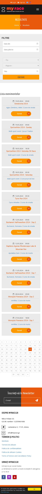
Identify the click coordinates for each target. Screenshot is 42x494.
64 (7, 367)
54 (2, 364)
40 (21, 356)
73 (7, 371)
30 (16, 353)
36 (2, 356)
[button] (21, 105)
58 (21, 364)
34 (35, 353)
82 (18, 374)
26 (39, 349)
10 (7, 346)
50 (25, 360)
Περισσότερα (5, 492)
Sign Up (22, 2)
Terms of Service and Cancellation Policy (16, 456)
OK (34, 489)
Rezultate (26, 25)
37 (7, 356)
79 (35, 371)
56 (11, 364)
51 (30, 360)
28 (7, 353)
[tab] (21, 108)
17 (39, 346)
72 (2, 371)
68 (25, 367)
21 (16, 349)
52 (35, 360)
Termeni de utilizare (9, 445)
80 (39, 371)
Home (16, 25)
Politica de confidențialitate (11, 448)
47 (11, 360)
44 (39, 356)
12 (16, 346)
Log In (14, 2)
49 (21, 360)
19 (7, 349)
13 (21, 346)
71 (39, 367)
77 (25, 371)
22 (21, 349)
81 (14, 374)
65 (11, 367)
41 (25, 356)
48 (16, 360)
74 (11, 371)
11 (11, 346)
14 (25, 346)
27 (2, 353)
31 (21, 353)
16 (35, 346)
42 (30, 356)
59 (25, 364)
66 (16, 367)
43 (35, 356)
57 (16, 364)
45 (2, 360)
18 (2, 349)
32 (25, 353)
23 (25, 349)
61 (35, 364)
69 (30, 367)
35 (39, 353)
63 (2, 367)
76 (21, 371)
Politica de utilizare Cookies (12, 452)
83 (23, 374)
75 (16, 371)
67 (21, 367)
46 (7, 360)
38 (11, 356)
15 (30, 346)
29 (11, 353)
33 (30, 353)
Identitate (5, 441)
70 (35, 367)
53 (39, 360)
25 (35, 349)
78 (30, 371)
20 (11, 349)
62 (39, 364)
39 (16, 356)
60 (30, 364)
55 (7, 364)
